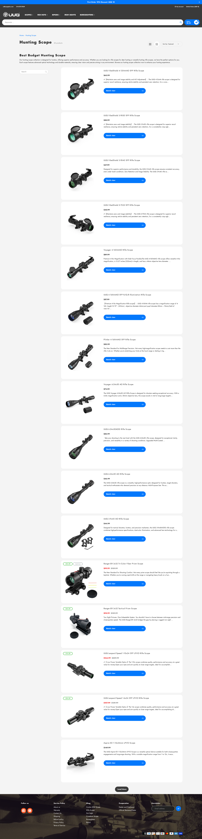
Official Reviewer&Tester (127, 810)
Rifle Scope (90, 810)
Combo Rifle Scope (93, 807)
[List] (156, 44)
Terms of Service (59, 825)
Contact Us (57, 813)
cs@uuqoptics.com (8, 7)
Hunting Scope (31, 35)
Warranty (57, 810)
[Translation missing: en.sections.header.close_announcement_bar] (199, 2)
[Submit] (178, 808)
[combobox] (33, 71)
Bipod (88, 822)
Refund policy (58, 819)
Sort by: (165, 44)
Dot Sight (89, 813)
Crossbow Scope (92, 816)
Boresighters (90, 819)
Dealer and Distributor (126, 807)
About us (57, 807)
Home (21, 35)
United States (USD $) (192, 7)
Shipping (57, 816)
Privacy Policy (59, 822)
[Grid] (150, 44)
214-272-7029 (20, 7)
